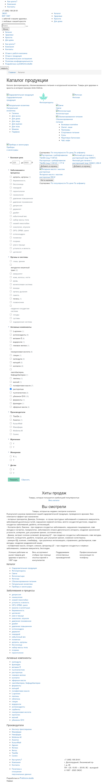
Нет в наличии (47, 180)
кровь (15, 280)
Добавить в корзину (49, 166)
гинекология (18, 194)
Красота (57, 18)
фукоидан (18, 403)
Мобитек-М (18, 430)
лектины (18, 378)
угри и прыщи (19, 244)
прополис (16, 714)
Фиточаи (76, 97)
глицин (17, 355)
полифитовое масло (23, 385)
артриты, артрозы (22, 177)
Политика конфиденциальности (19, 61)
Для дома (58, 21)
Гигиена (15, 113)
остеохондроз (19, 234)
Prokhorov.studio (27, 778)
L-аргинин (18, 331)
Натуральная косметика (22, 584)
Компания (11, 4)
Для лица (16, 121)
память (16, 295)
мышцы (16, 288)
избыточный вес (20, 216)
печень (17, 298)
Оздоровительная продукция (24, 568)
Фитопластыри (62, 113)
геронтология (19, 191)
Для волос (16, 115)
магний (17, 382)
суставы (16, 318)
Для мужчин (17, 123)
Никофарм (16, 734)
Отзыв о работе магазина (16, 53)
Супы (63, 135)
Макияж (15, 129)
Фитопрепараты (46, 102)
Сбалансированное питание (24, 581)
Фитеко (15, 747)
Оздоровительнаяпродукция (14, 98)
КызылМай (17, 423)
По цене (70, 152)
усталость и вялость (21, 248)
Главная (12, 72)
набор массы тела (21, 219)
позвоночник (18, 302)
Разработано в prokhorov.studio (18, 63)
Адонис (15, 745)
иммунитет (17, 273)
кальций (18, 362)
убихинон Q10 (21, 396)
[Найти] (27, 26)
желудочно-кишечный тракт (20, 268)
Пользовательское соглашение (18, 58)
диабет (16, 212)
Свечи (58, 108)
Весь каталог (54, 500)
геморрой (17, 187)
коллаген (18, 366)
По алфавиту (79, 152)
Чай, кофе (65, 140)
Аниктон (18, 419)
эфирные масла (21, 407)
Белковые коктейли (69, 124)
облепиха (16, 698)
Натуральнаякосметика (12, 109)
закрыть (4, 68)
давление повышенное (23, 198)
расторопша (18, 389)
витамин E (18, 338)
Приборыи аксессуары (12, 148)
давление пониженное (23, 202)
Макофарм (18, 427)
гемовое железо (21, 345)
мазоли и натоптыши (21, 607)
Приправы (65, 129)
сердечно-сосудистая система (20, 309)
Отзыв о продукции (13, 55)
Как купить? (12, 1)
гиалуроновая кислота (22, 351)
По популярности (58, 152)
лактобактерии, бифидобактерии (19, 373)
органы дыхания (20, 291)
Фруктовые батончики (70, 137)
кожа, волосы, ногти (21, 277)
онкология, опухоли (21, 227)
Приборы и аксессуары (22, 586)
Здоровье (58, 16)
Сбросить (25, 479)
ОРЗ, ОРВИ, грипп (21, 230)
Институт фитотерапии (22, 729)
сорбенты (16, 709)
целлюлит (17, 251)
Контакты (11, 6)
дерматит (17, 209)
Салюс (16, 434)
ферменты (19, 399)
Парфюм (16, 131)
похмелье (17, 237)
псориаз (16, 241)
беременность (19, 180)
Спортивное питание (70, 132)
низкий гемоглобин (21, 223)
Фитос (14, 750)
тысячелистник (20, 392)
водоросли (19, 342)
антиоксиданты (21, 334)
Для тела (16, 126)
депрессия (17, 205)
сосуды (16, 314)
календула (19, 358)
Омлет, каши (66, 127)
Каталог (57, 13)
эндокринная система (22, 321)
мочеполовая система (22, 284)
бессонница (18, 184)
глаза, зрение (19, 261)
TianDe (17, 416)
